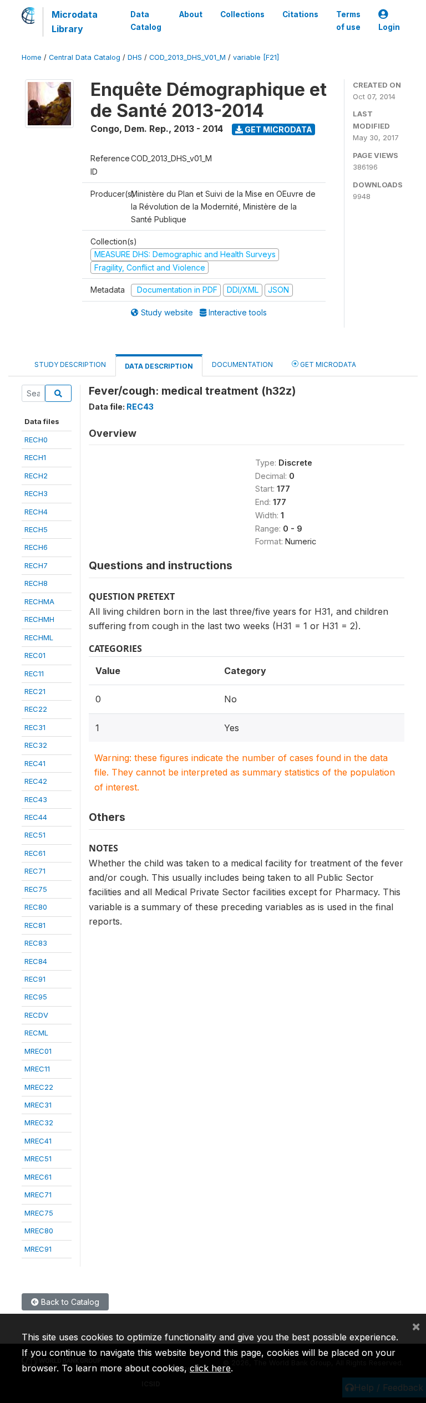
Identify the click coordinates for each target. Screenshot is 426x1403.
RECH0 (36, 439)
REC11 (34, 673)
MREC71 (38, 1194)
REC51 (34, 834)
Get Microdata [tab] (327, 364)
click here (210, 1368)
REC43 (35, 799)
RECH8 (36, 583)
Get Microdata (277, 129)
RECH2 (36, 475)
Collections (242, 14)
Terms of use (348, 20)
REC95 (35, 996)
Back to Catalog (69, 1302)
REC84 (35, 961)
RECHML (38, 637)
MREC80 (38, 1230)
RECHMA (39, 601)
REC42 (35, 781)
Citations (300, 14)
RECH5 (36, 529)
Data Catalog (145, 20)
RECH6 (36, 547)
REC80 (35, 906)
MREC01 (38, 1051)
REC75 (35, 889)
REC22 (35, 709)
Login (389, 27)
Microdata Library (75, 21)
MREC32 (38, 1122)
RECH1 (35, 457)
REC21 (34, 691)
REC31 (34, 727)
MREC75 (38, 1212)
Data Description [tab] (159, 366)
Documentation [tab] (242, 364)
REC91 (34, 979)
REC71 (34, 870)
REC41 (34, 763)
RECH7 (36, 565)
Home (32, 57)
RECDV (36, 1015)
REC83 (35, 942)
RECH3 (36, 493)
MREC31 (38, 1104)
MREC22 (38, 1087)
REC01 (34, 655)
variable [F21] (256, 57)
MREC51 (38, 1158)
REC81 (34, 925)
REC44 (35, 817)
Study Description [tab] (70, 364)
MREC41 (38, 1140)
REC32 (35, 745)
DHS (135, 57)
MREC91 (38, 1248)
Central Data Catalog (84, 57)
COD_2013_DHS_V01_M (187, 57)
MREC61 (38, 1176)
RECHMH (39, 619)
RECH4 (36, 511)
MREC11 (37, 1068)
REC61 (34, 853)
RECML (36, 1032)
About (190, 14)
